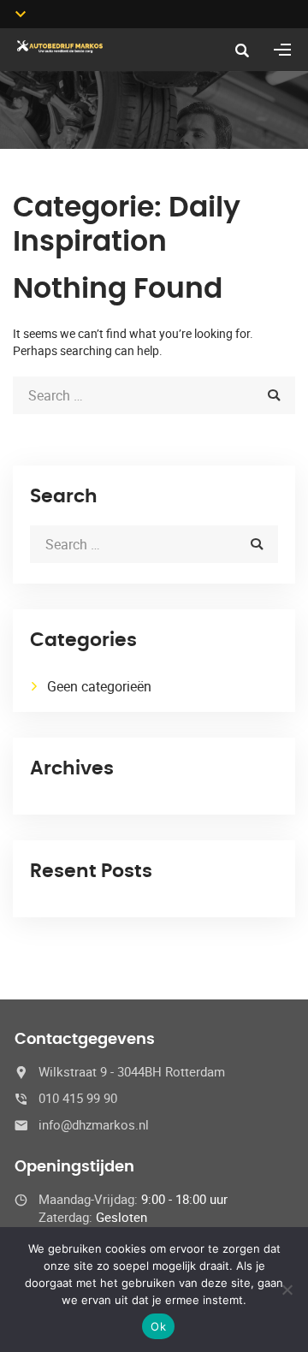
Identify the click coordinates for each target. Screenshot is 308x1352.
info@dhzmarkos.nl (93, 1124)
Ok (158, 1326)
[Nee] (286, 1289)
